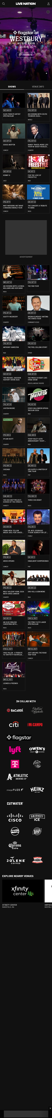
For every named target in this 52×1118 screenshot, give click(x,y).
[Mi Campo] (35, 724)
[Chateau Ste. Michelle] (37, 710)
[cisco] (15, 817)
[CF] (15, 790)
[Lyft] (15, 750)
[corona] (15, 845)
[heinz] (37, 790)
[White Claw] (37, 764)
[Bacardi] (15, 710)
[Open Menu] (48, 4)
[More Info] (48, 12)
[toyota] (37, 860)
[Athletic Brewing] (17, 777)
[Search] (3, 4)
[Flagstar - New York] (19, 737)
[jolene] (16, 860)
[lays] (37, 831)
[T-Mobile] (15, 764)
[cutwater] (15, 804)
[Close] (50, 1108)
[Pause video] (46, 73)
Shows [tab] (12, 86)
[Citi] (14, 724)
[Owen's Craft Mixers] (37, 750)
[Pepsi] (15, 831)
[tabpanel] (26, 392)
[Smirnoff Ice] (37, 817)
